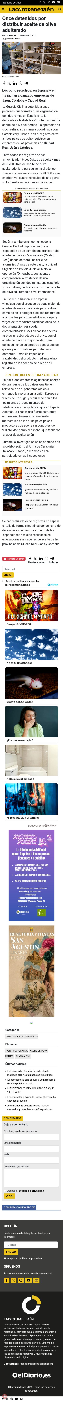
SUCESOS (18, 1036)
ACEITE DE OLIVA (38, 1051)
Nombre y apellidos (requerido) (20, 1131)
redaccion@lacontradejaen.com (36, 1363)
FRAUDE (9, 1056)
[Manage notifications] (4, 1396)
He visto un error (15, 558)
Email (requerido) (13, 1142)
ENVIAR (8, 574)
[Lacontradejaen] (31, 8)
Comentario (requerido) (16, 1166)
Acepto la (22, 581)
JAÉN (8, 1036)
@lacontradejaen (12, 38)
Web (6, 1154)
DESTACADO (31, 1036)
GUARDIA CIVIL (23, 1056)
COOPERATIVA (20, 1051)
